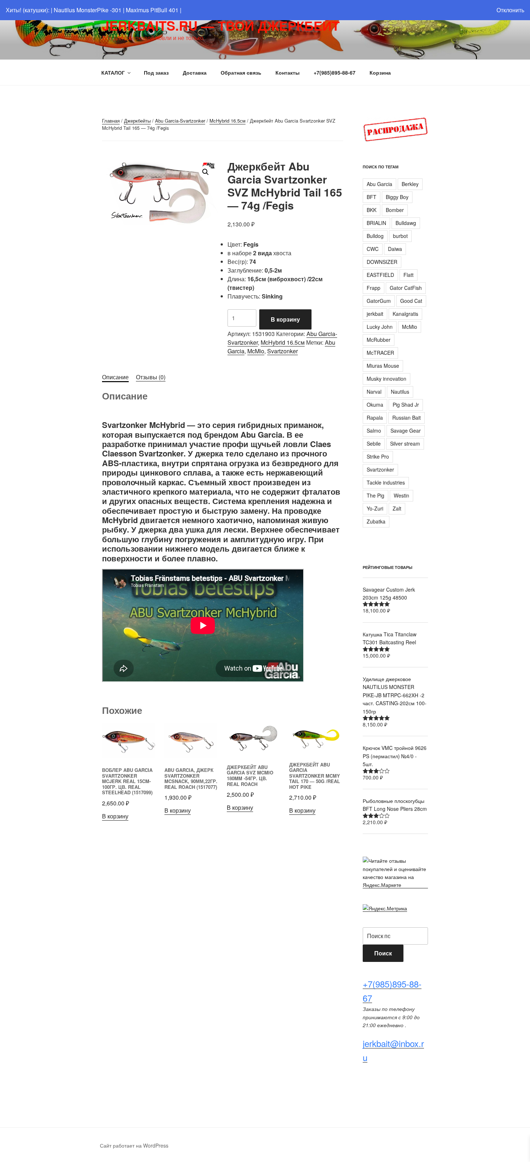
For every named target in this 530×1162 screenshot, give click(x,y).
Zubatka (376, 521)
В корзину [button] (115, 816)
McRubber (378, 339)
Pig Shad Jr (406, 404)
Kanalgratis (405, 313)
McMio (255, 351)
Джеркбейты (137, 120)
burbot (400, 235)
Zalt (397, 508)
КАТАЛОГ (113, 72)
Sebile (374, 443)
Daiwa (395, 248)
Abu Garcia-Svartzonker (180, 120)
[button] (205, 171)
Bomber (395, 209)
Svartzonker (282, 351)
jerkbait (375, 313)
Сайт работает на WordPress (134, 1145)
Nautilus (400, 391)
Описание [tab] (115, 377)
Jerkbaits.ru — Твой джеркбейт (221, 25)
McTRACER (380, 352)
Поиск (383, 953)
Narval (374, 391)
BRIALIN (376, 222)
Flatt (408, 274)
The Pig (375, 495)
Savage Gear (405, 430)
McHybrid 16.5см (227, 120)
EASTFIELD (380, 274)
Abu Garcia (379, 183)
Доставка (195, 72)
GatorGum (379, 300)
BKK (371, 209)
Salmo (374, 430)
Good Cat (411, 300)
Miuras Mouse (383, 365)
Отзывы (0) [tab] (150, 377)
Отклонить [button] (510, 10)
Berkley (410, 183)
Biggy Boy (397, 196)
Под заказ (156, 72)
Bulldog (375, 235)
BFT (371, 196)
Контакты (287, 72)
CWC (373, 248)
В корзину (285, 319)
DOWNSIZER (382, 261)
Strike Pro (378, 456)
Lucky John (380, 326)
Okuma (375, 404)
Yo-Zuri (375, 508)
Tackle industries (386, 482)
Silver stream (405, 443)
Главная (111, 120)
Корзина (380, 72)
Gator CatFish (406, 287)
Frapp (373, 287)
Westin (401, 495)
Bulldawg (406, 222)
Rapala (375, 417)
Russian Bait (406, 417)
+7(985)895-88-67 (334, 72)
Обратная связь (241, 72)
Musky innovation (386, 378)
